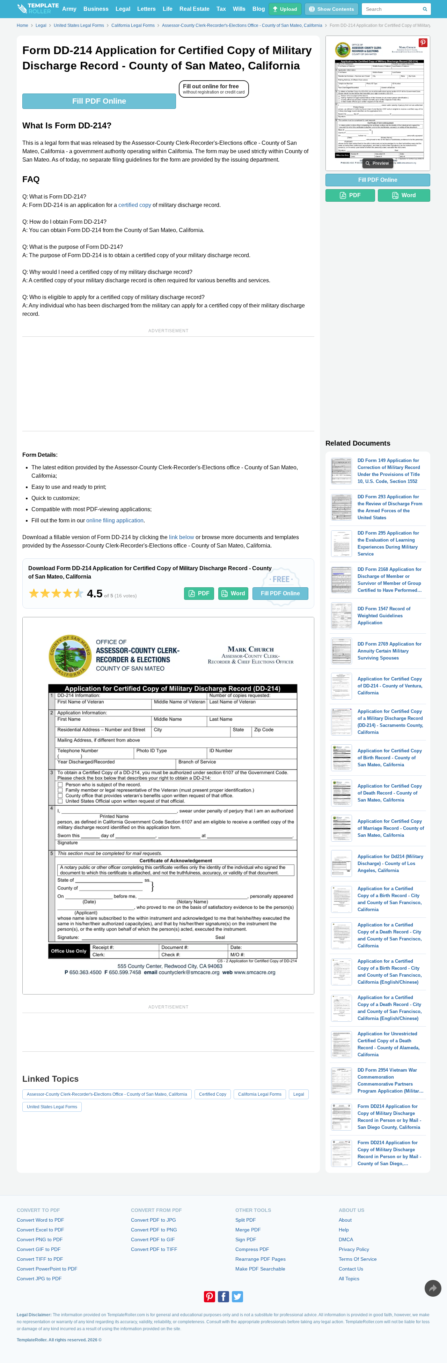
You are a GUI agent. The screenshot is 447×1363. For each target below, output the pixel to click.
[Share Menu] (433, 1288)
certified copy (134, 205)
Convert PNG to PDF (40, 1239)
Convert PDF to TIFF (154, 1249)
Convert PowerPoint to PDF (47, 1269)
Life (168, 9)
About (345, 1220)
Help (344, 1229)
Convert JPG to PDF (39, 1278)
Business (96, 9)
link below (181, 537)
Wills (239, 9)
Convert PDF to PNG (154, 1229)
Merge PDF (248, 1229)
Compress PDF (252, 1249)
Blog (258, 9)
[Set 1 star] (33, 593)
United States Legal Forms (52, 1106)
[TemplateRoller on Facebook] (223, 1296)
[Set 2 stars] (45, 593)
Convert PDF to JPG (153, 1220)
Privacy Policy (354, 1249)
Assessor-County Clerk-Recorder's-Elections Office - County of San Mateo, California (107, 1094)
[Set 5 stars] (78, 593)
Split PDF (245, 1220)
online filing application (115, 520)
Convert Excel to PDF (40, 1229)
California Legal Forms (259, 1094)
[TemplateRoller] (38, 9)
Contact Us (351, 1269)
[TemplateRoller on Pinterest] (209, 1296)
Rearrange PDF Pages (260, 1259)
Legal (123, 9)
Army (69, 9)
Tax (221, 9)
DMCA (346, 1239)
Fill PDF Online (99, 101)
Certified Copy (212, 1094)
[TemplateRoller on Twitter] (237, 1296)
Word (238, 593)
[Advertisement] (168, 383)
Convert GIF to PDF (39, 1249)
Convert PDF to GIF (153, 1239)
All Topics (349, 1278)
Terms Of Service (358, 1259)
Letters (146, 9)
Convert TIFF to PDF (40, 1259)
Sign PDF (245, 1239)
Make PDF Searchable (260, 1269)
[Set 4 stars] (67, 593)
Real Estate (194, 9)
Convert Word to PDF (40, 1220)
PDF (204, 593)
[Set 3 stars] (56, 593)
